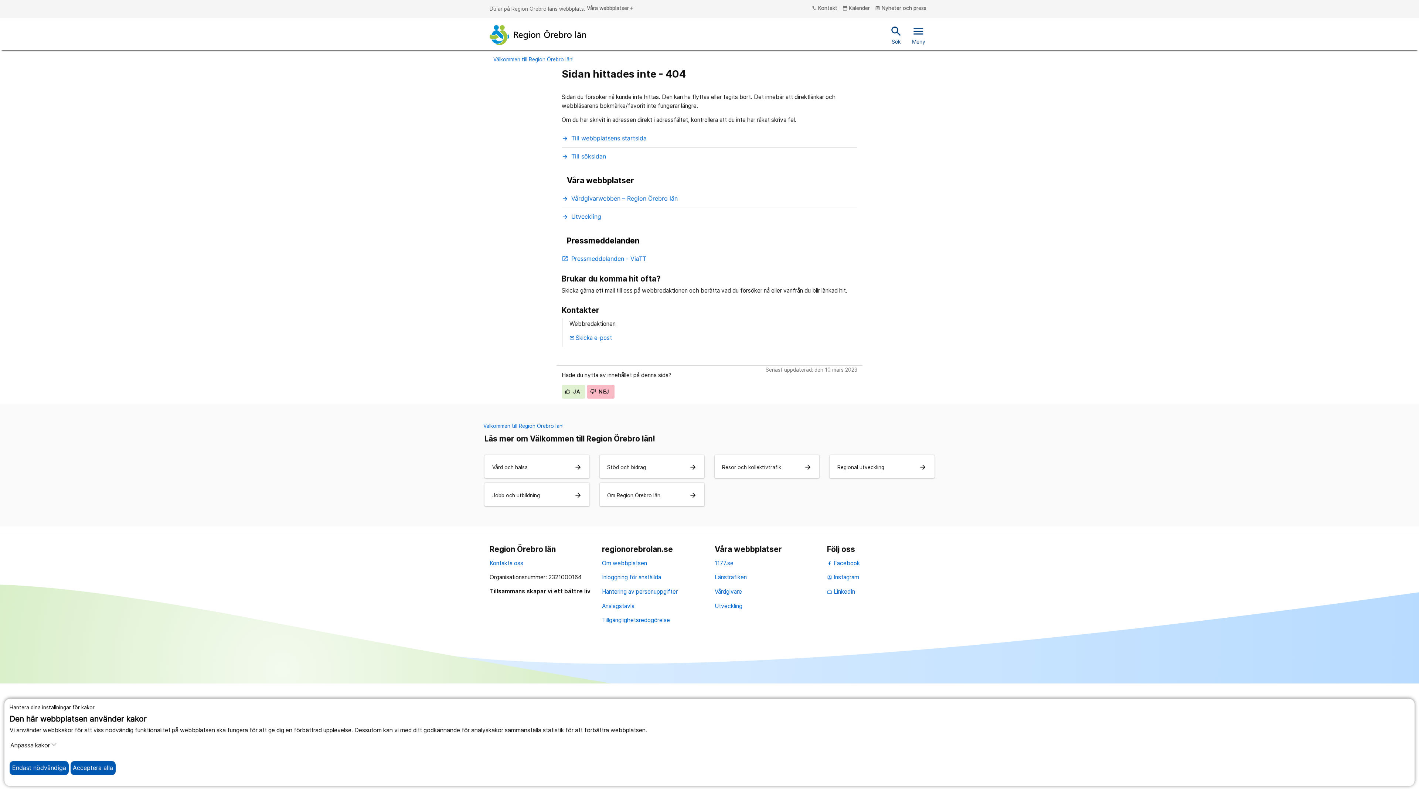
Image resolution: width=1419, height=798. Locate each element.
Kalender (856, 8)
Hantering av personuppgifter (640, 591)
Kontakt (825, 8)
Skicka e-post (590, 337)
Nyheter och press (900, 8)
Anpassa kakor (30, 745)
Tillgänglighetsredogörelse (636, 620)
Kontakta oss (506, 563)
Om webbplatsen (624, 563)
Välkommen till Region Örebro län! (533, 59)
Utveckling (728, 606)
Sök (896, 35)
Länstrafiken (731, 577)
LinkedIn (841, 591)
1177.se (724, 563)
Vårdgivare (728, 591)
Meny (918, 35)
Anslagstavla (618, 606)
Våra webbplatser (610, 8)
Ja (576, 392)
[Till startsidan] (538, 35)
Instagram (843, 577)
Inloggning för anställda (631, 577)
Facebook (846, 563)
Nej (603, 392)
